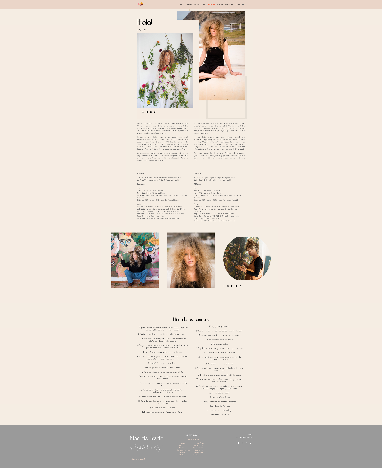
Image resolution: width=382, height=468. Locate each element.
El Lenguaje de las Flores (193, 438)
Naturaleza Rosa (198, 452)
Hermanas (181, 447)
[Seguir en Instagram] (146, 112)
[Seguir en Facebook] (138, 112)
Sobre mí (211, 4)
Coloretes (181, 454)
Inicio (182, 4)
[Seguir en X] (142, 112)
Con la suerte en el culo (183, 449)
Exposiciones (199, 4)
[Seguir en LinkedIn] (250, 443)
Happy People (200, 442)
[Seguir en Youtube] (150, 112)
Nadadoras (182, 452)
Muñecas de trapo (198, 445)
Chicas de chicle (199, 449)
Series (189, 4)
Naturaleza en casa (198, 454)
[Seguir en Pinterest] (154, 112)
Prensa (220, 4)
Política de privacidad (137, 458)
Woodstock (181, 445)
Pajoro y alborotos (198, 447)
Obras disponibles (232, 4)
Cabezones (182, 442)
